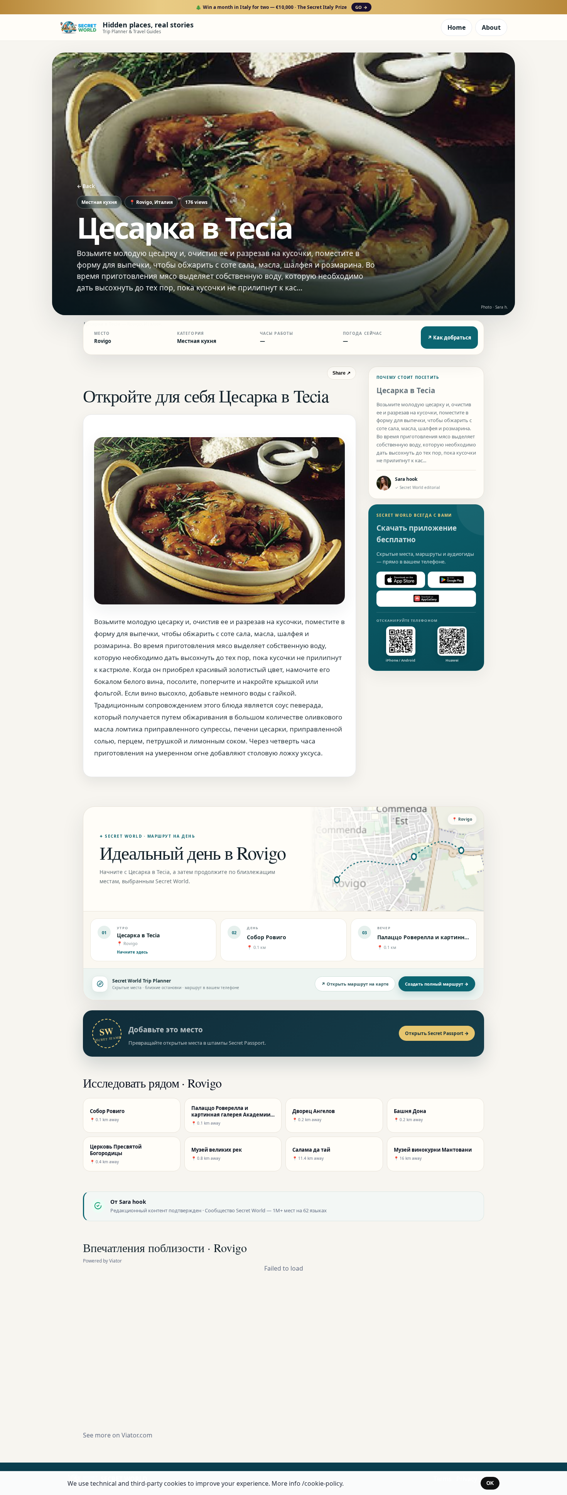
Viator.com (137, 1435)
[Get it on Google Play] (452, 580)
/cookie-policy (322, 1483)
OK (490, 1483)
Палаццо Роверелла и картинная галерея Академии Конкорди (466, 937)
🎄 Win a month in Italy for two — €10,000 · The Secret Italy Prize (281, 7)
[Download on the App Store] (400, 580)
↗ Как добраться (449, 337)
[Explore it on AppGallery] (426, 599)
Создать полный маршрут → (437, 984)
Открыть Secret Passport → (437, 1033)
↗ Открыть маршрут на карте (355, 984)
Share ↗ (341, 373)
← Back (86, 186)
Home (456, 27)
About (491, 27)
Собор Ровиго (266, 937)
